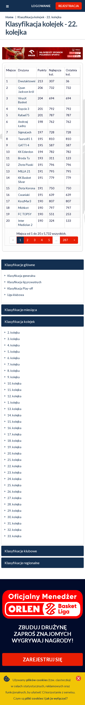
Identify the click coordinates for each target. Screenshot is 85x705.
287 (65, 240)
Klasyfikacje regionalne (22, 563)
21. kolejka (14, 460)
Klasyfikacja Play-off (20, 288)
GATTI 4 (23, 145)
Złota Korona (26, 188)
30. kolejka (14, 517)
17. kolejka (14, 434)
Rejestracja (68, 6)
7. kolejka (13, 364)
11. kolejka (14, 390)
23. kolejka (14, 472)
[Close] (78, 678)
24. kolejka (14, 479)
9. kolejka (13, 377)
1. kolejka (13, 402)
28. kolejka (14, 504)
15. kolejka (14, 421)
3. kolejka (13, 339)
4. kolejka (13, 345)
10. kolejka (14, 383)
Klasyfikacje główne (20, 265)
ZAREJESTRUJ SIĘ (42, 659)
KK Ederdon (25, 152)
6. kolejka (13, 358)
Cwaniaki (24, 195)
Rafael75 (23, 115)
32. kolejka (14, 529)
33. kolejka (14, 536)
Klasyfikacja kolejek (20, 321)
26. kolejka (14, 491)
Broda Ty (24, 158)
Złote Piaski (25, 164)
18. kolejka (14, 440)
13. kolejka (14, 409)
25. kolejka (14, 485)
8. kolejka (13, 370)
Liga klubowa (15, 295)
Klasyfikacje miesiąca (21, 310)
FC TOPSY (24, 214)
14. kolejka (14, 415)
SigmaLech (24, 132)
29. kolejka (14, 510)
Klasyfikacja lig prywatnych (24, 282)
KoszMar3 (24, 201)
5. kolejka (13, 351)
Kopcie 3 (23, 109)
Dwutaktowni (26, 81)
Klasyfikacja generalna (21, 275)
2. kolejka (13, 332)
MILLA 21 (24, 171)
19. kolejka (14, 447)
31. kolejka (14, 523)
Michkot (23, 207)
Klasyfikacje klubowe (21, 551)
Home (9, 17)
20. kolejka (14, 453)
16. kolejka (14, 428)
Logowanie (41, 6)
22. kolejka (14, 466)
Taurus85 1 (25, 139)
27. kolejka (14, 498)
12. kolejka (14, 396)
